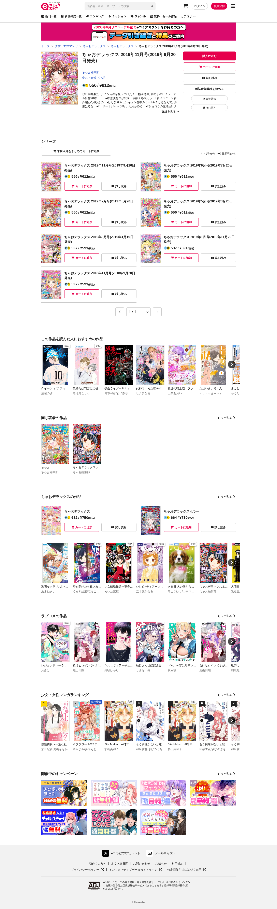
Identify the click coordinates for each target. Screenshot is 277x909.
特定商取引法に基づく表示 (186, 870)
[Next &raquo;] (157, 311)
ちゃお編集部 (90, 72)
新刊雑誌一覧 (73, 16)
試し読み (211, 78)
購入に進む (209, 56)
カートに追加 (211, 67)
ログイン (199, 6)
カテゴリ (186, 16)
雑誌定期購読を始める (209, 88)
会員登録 (219, 6)
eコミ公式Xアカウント (122, 854)
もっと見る (225, 417)
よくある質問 (119, 863)
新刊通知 (211, 98)
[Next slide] (232, 364)
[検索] (152, 6)
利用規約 (177, 863)
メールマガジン (165, 853)
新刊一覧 (51, 16)
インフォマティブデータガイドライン (133, 870)
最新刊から (229, 153)
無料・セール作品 (165, 16)
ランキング (97, 16)
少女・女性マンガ (93, 77)
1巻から (210, 153)
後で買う (211, 107)
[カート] (185, 6)
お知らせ (161, 863)
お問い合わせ (141, 863)
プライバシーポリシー (87, 870)
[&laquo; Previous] (119, 311)
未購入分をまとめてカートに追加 (78, 151)
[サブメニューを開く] (233, 6)
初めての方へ (97, 863)
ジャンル (140, 16)
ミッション (119, 16)
